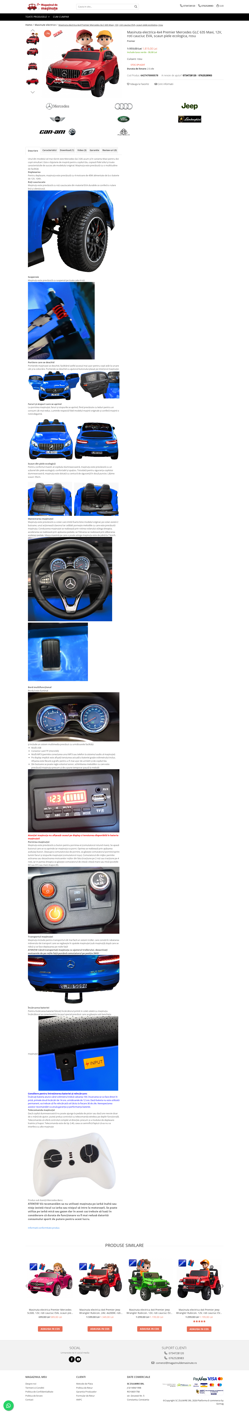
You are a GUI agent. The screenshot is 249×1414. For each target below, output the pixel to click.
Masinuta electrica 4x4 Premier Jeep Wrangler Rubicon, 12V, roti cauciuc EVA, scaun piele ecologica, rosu (199, 1311)
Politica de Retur (84, 1387)
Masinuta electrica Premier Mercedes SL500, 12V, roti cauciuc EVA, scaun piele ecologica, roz (50, 1311)
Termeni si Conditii (34, 1387)
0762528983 (176, 1358)
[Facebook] (72, 1359)
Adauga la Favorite (139, 84)
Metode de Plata (84, 1383)
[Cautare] (136, 6)
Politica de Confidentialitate (39, 1391)
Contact (29, 1399)
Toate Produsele (36, 16)
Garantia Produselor (86, 1391)
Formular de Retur (85, 1395)
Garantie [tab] (94, 150)
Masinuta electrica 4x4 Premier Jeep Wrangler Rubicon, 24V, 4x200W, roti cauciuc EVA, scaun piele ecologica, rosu (100, 1311)
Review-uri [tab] (109, 150)
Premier (131, 41)
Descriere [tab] (33, 150)
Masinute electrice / (46, 24)
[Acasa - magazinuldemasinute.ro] (42, 7)
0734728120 (176, 1353)
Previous (33, 31)
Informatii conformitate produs (43, 1227)
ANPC (79, 1399)
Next (33, 92)
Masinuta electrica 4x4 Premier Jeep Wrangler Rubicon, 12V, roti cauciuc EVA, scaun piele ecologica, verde (150, 1311)
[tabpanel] (82, 63)
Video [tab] (81, 150)
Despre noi (30, 1383)
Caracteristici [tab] (50, 150)
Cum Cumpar (61, 16)
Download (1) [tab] (67, 150)
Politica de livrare (34, 1395)
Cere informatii (165, 84)
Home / (29, 24)
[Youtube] (78, 1359)
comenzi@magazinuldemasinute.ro (176, 1363)
